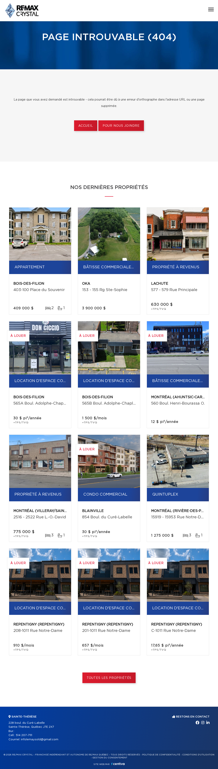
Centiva (118, 763)
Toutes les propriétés (109, 678)
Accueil (85, 125)
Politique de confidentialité (161, 755)
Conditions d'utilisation (198, 755)
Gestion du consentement (109, 758)
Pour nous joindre (121, 125)
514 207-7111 (24, 735)
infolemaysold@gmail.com (39, 739)
